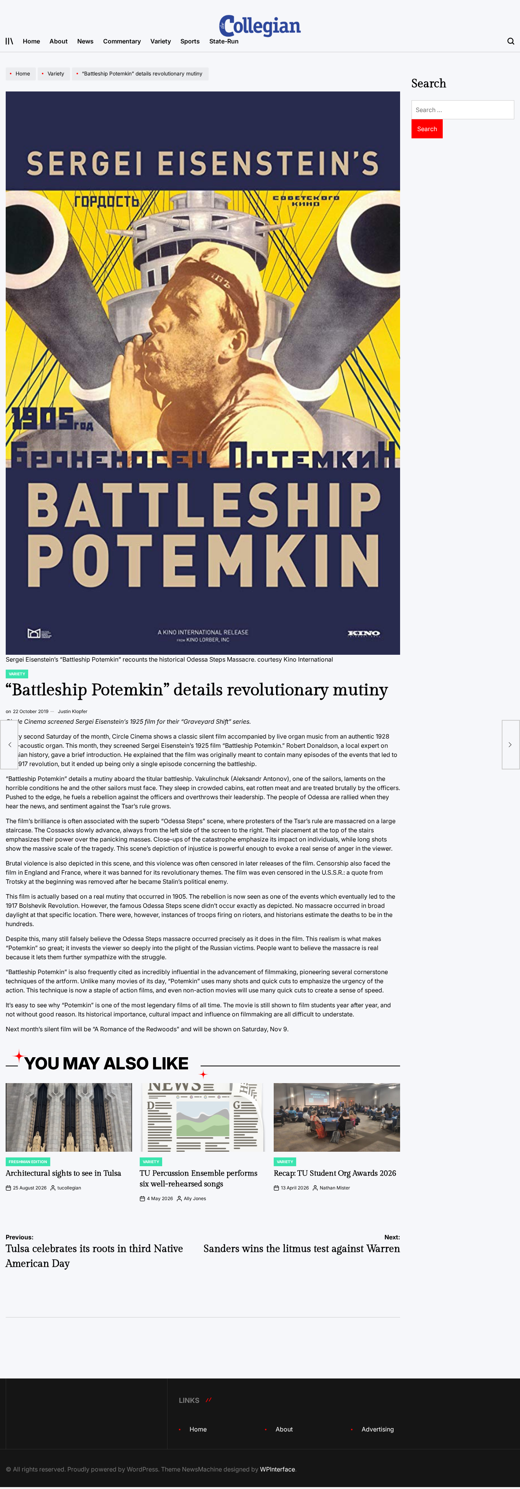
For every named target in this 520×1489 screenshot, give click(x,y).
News (85, 41)
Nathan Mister (335, 1188)
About (58, 41)
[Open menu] (9, 41)
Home (31, 41)
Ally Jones (195, 1198)
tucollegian (69, 1188)
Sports (190, 41)
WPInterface (277, 1469)
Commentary (122, 41)
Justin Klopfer (73, 711)
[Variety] (55, 80)
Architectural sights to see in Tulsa (63, 1173)
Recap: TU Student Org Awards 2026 (335, 1173)
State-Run (224, 41)
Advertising (378, 1429)
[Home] (22, 80)
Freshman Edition (28, 1161)
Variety (160, 41)
